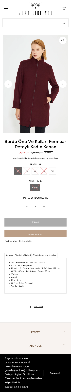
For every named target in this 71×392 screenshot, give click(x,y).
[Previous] (8, 84)
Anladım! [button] (55, 373)
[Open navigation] (6, 8)
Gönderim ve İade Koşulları (44, 255)
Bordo (35, 187)
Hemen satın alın (35, 234)
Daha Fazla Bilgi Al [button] (16, 386)
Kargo (30, 158)
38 (35, 171)
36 (26, 171)
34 (18, 171)
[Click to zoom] (63, 40)
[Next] (63, 84)
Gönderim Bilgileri (23, 255)
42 (52, 171)
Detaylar (9, 255)
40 (43, 171)
